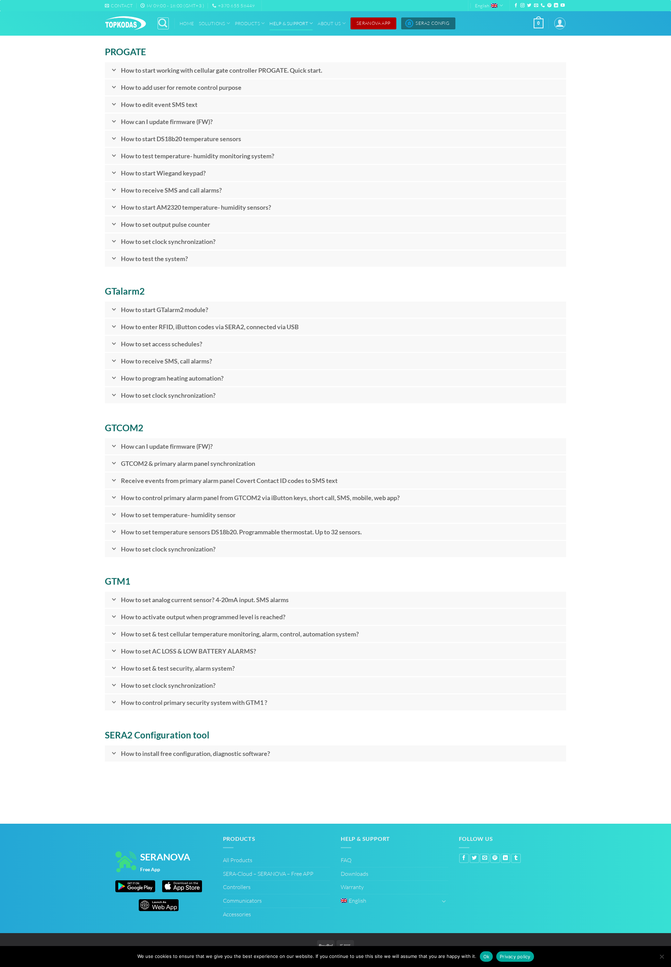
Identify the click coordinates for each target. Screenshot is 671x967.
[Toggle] (444, 901)
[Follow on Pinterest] (549, 5)
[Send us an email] (536, 5)
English (482, 5)
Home (187, 23)
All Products (237, 860)
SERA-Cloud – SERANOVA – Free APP (268, 873)
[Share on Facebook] (464, 858)
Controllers (237, 886)
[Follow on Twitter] (529, 5)
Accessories (237, 914)
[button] (538, 23)
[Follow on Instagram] (522, 5)
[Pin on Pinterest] (495, 858)
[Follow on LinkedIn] (556, 5)
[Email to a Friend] (484, 858)
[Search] (163, 23)
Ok (486, 956)
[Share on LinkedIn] (505, 858)
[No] (661, 957)
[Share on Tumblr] (516, 858)
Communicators (242, 900)
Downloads (354, 873)
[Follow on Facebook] (516, 5)
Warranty (352, 886)
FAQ (346, 860)
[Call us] (543, 5)
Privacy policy (515, 956)
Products (247, 23)
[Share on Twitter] (474, 858)
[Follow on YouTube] (563, 5)
